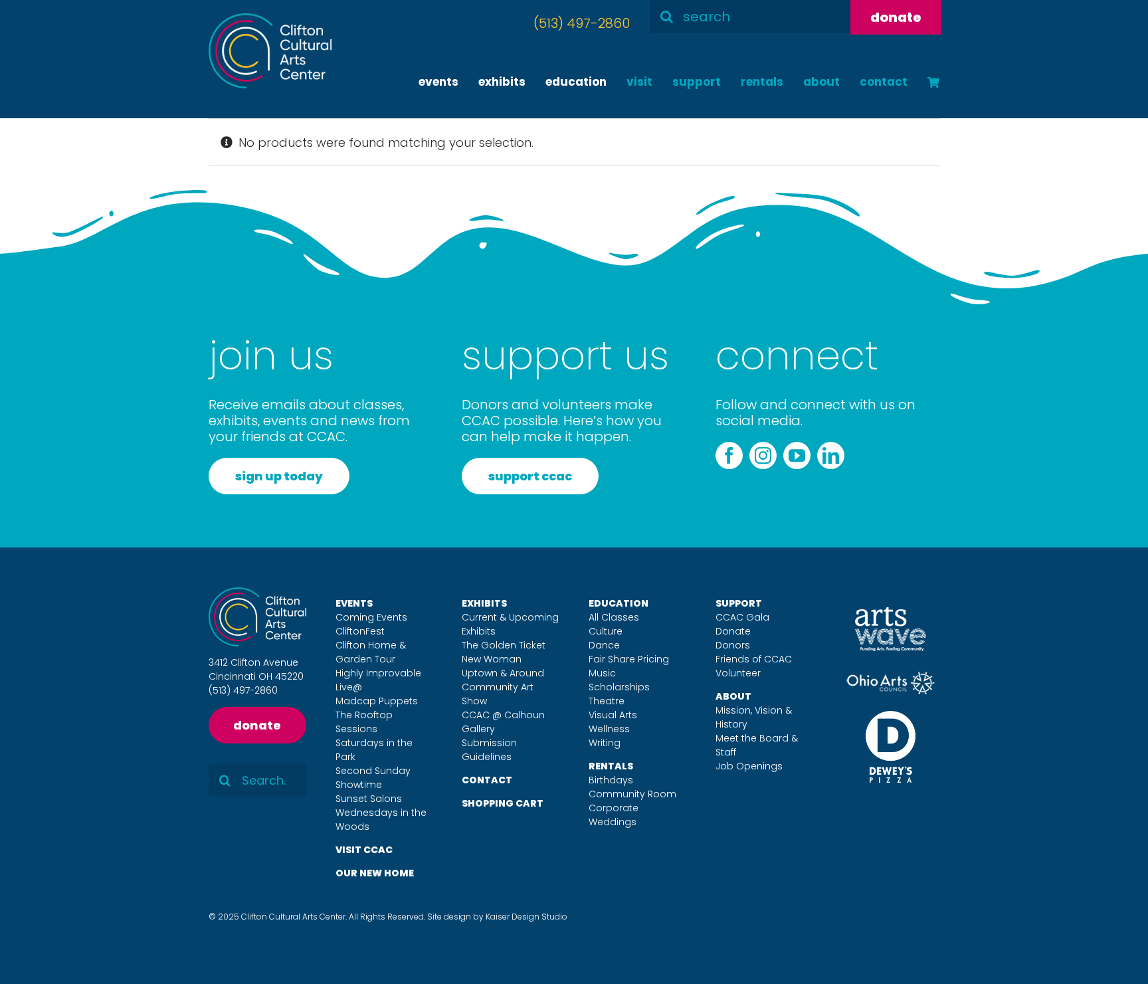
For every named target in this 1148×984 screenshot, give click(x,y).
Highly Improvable (378, 673)
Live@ (348, 687)
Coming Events (371, 617)
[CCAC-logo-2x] (270, 19)
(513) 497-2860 (581, 23)
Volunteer (738, 673)
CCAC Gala (742, 617)
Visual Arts (613, 715)
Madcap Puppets (376, 701)
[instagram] (763, 455)
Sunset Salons (368, 798)
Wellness (609, 729)
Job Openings (749, 766)
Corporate (613, 808)
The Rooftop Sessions (364, 722)
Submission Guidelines (489, 749)
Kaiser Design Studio (526, 916)
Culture (605, 631)
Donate (733, 631)
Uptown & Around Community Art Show (503, 687)
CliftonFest (360, 631)
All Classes (614, 617)
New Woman (492, 659)
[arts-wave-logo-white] (890, 613)
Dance (604, 645)
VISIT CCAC (364, 849)
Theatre (606, 701)
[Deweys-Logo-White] (890, 716)
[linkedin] (830, 455)
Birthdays (611, 780)
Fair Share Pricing (629, 659)
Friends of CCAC (754, 659)
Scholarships (619, 687)
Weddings (612, 822)
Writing (605, 742)
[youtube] (797, 455)
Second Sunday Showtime (373, 777)
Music (602, 673)
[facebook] (729, 455)
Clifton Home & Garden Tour (370, 652)
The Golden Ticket (503, 645)
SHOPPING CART (502, 803)
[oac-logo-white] (890, 676)
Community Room (632, 794)
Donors (733, 645)
